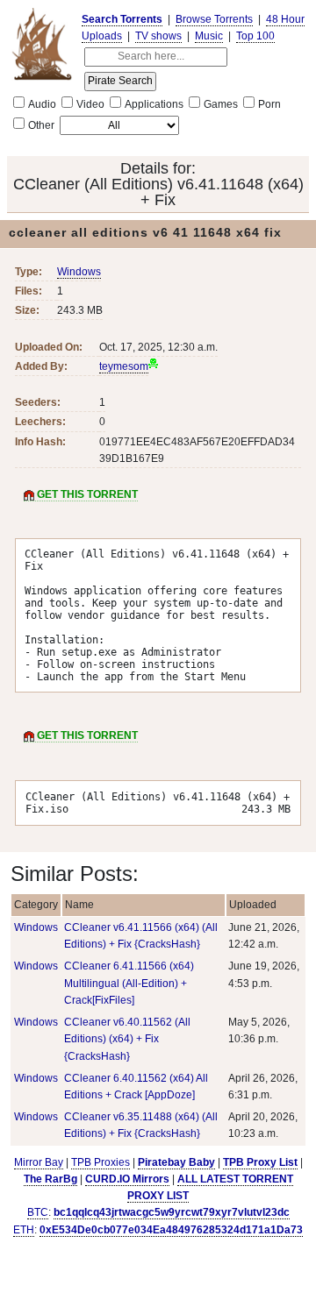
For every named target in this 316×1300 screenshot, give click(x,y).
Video (90, 104)
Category (36, 905)
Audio (42, 104)
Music (209, 36)
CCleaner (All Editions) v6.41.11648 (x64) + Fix (158, 192)
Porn (269, 104)
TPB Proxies (100, 1162)
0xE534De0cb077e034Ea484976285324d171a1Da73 (171, 1230)
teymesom (123, 366)
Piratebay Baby (176, 1162)
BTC (37, 1212)
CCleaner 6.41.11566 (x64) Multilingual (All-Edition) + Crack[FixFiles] (129, 982)
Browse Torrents (214, 19)
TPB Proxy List (260, 1162)
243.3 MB (80, 310)
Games (221, 104)
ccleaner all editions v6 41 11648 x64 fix (145, 232)
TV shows (158, 36)
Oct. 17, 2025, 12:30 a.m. (158, 347)
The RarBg (50, 1179)
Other (41, 125)
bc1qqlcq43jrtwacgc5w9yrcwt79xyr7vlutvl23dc (172, 1212)
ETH (23, 1230)
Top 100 (255, 36)
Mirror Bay (38, 1162)
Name (79, 905)
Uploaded (252, 905)
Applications (154, 104)
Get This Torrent (86, 494)
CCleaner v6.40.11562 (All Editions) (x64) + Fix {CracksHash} (127, 1039)
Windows (79, 272)
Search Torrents (122, 19)
